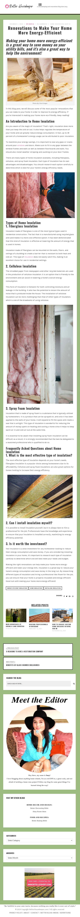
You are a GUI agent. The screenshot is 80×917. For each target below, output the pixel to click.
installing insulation (53, 588)
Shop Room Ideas (39, 811)
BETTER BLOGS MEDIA (49, 913)
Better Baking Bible (39, 821)
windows (21, 145)
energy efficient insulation (17, 588)
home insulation (36, 588)
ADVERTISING (65, 913)
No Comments (42, 24)
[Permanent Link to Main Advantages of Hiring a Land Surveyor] (16, 621)
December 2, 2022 (16, 24)
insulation (28, 257)
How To (67, 24)
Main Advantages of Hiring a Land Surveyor (15, 625)
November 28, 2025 (59, 631)
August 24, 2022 (12, 628)
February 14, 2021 (35, 628)
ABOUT (26, 913)
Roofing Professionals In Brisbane (38, 625)
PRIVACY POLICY (15, 913)
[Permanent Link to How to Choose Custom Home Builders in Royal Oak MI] (62, 622)
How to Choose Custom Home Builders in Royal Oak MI (61, 626)
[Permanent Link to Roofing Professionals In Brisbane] (39, 622)
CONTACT (35, 913)
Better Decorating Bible (39, 808)
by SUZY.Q (30, 24)
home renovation (57, 24)
